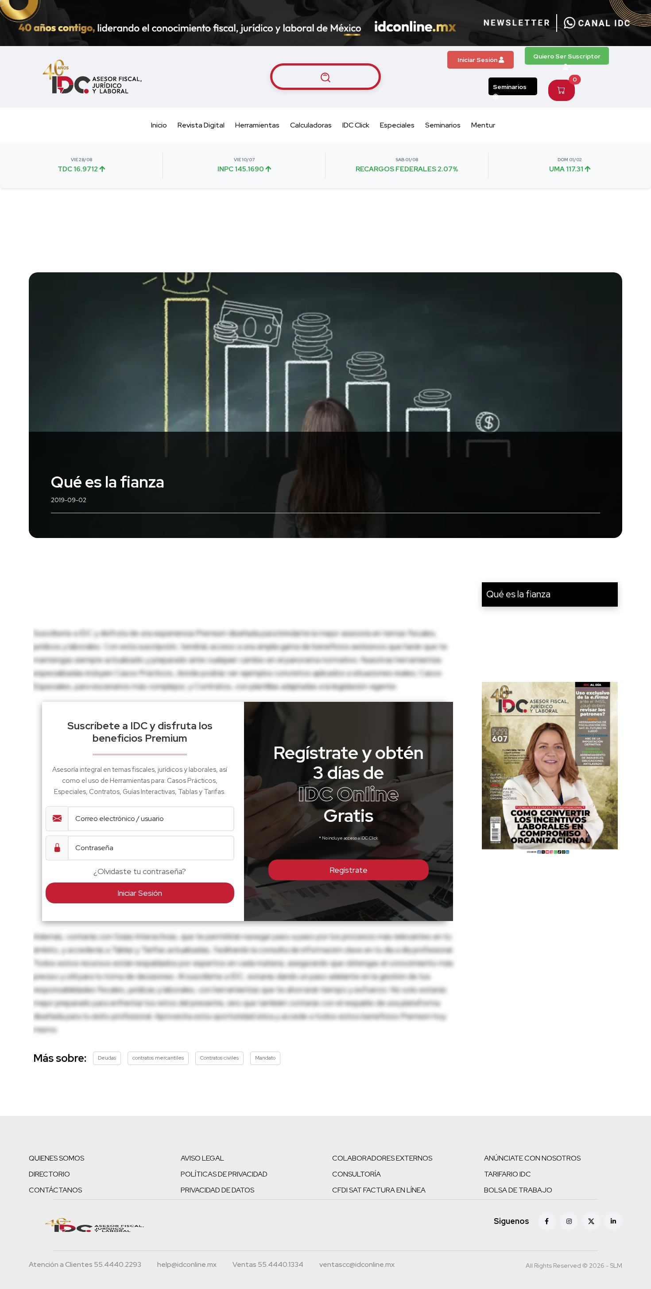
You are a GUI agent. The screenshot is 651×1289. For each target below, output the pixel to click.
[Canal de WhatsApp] (597, 23)
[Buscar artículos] (325, 76)
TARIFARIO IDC (507, 1174)
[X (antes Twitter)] (591, 1221)
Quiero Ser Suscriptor (567, 56)
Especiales (397, 125)
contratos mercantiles (158, 1057)
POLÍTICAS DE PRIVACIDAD (224, 1174)
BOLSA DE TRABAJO (518, 1190)
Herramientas (257, 125)
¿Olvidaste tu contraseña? (139, 871)
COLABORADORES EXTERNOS (382, 1158)
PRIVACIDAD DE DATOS (217, 1190)
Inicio (159, 125)
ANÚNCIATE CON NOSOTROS (532, 1158)
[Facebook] (547, 1221)
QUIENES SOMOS (56, 1158)
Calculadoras (311, 125)
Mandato (265, 1057)
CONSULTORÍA (356, 1174)
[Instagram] (569, 1221)
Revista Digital (201, 125)
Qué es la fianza (518, 594)
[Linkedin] (613, 1221)
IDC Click (355, 125)
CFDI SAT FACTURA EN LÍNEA (379, 1190)
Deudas (107, 1057)
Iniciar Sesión (478, 60)
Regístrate (348, 870)
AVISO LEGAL (202, 1158)
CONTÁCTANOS (55, 1190)
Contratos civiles (219, 1057)
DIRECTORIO (49, 1174)
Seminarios (510, 87)
